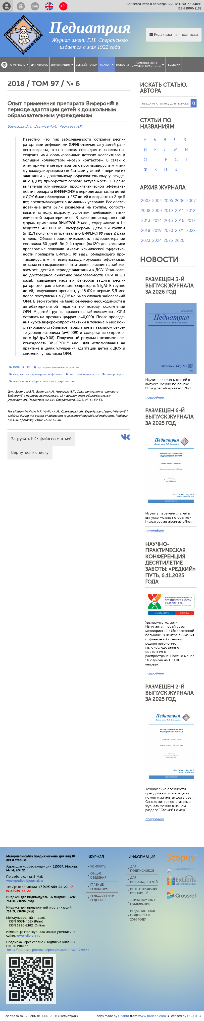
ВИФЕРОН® (21, 367)
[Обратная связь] (35, 6)
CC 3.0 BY (194, 1016)
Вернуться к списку (30, 452)
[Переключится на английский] (49, 6)
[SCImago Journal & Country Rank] (181, 868)
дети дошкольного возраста (58, 367)
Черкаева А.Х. (70, 126)
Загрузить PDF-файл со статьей (41, 439)
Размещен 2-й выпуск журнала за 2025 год (169, 693)
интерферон (115, 374)
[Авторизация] (20, 6)
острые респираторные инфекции (37, 374)
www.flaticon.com (152, 1016)
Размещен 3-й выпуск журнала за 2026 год (169, 285)
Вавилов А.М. (45, 126)
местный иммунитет (84, 374)
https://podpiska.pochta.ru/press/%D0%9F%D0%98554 (48, 950)
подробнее (154, 397)
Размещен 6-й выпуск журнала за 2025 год (169, 417)
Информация (60, 64)
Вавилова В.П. (19, 126)
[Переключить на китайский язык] (63, 6)
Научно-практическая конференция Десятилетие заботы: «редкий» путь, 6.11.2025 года (170, 563)
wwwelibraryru (28, 935)
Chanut (123, 1016)
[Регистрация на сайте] (6, 6)
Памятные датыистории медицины (146, 65)
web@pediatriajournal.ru (24, 880)
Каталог (105, 64)
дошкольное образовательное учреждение (44, 381)
